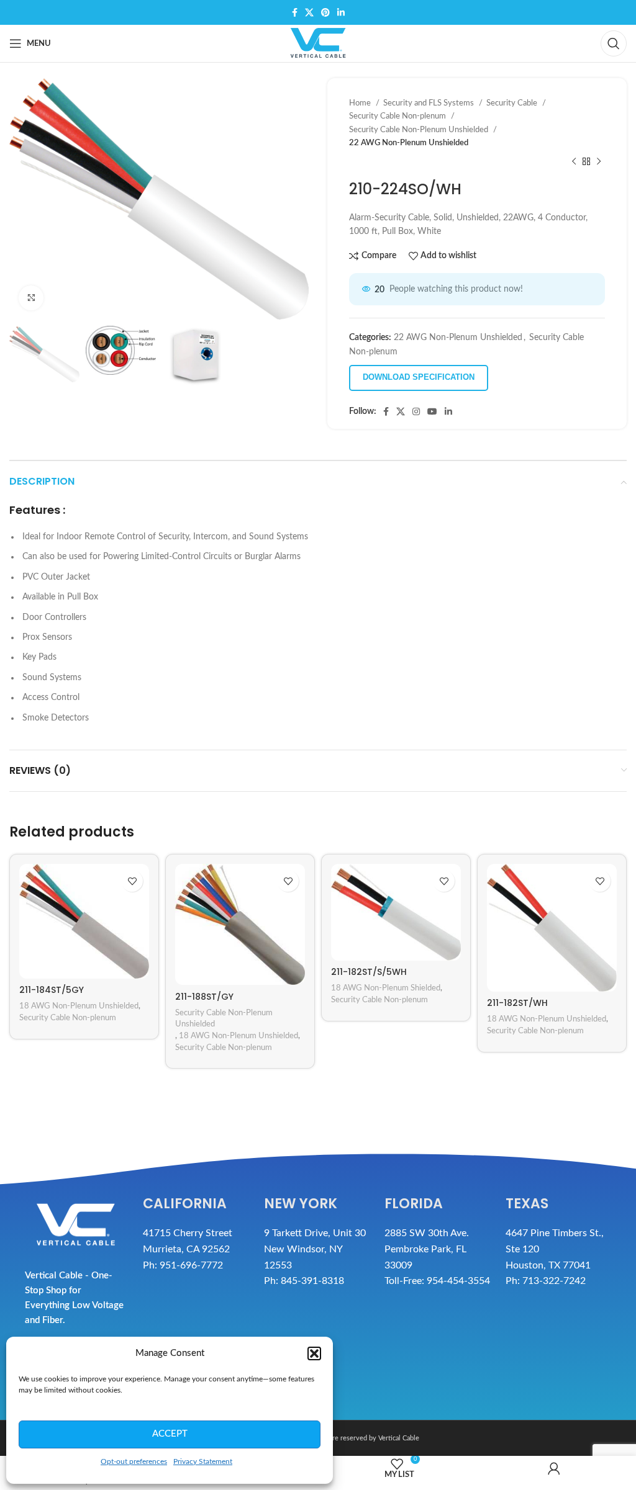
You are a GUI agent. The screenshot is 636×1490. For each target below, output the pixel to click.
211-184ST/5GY (51, 990)
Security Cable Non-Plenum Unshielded (419, 129)
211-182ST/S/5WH (369, 972)
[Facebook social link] (294, 12)
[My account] (555, 1473)
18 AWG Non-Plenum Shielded (385, 988)
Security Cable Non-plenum (398, 116)
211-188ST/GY (204, 996)
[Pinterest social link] (325, 12)
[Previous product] (574, 162)
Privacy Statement (202, 1461)
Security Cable (512, 103)
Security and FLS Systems (429, 103)
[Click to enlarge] (31, 297)
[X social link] (309, 12)
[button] (314, 1353)
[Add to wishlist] (132, 881)
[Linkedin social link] (341, 12)
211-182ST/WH (517, 1003)
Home (361, 103)
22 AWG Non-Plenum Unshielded (408, 142)
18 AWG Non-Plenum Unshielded (79, 1006)
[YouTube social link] (432, 411)
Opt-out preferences (134, 1461)
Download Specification (419, 377)
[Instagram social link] (416, 411)
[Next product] (599, 162)
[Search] (613, 43)
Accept (170, 1433)
